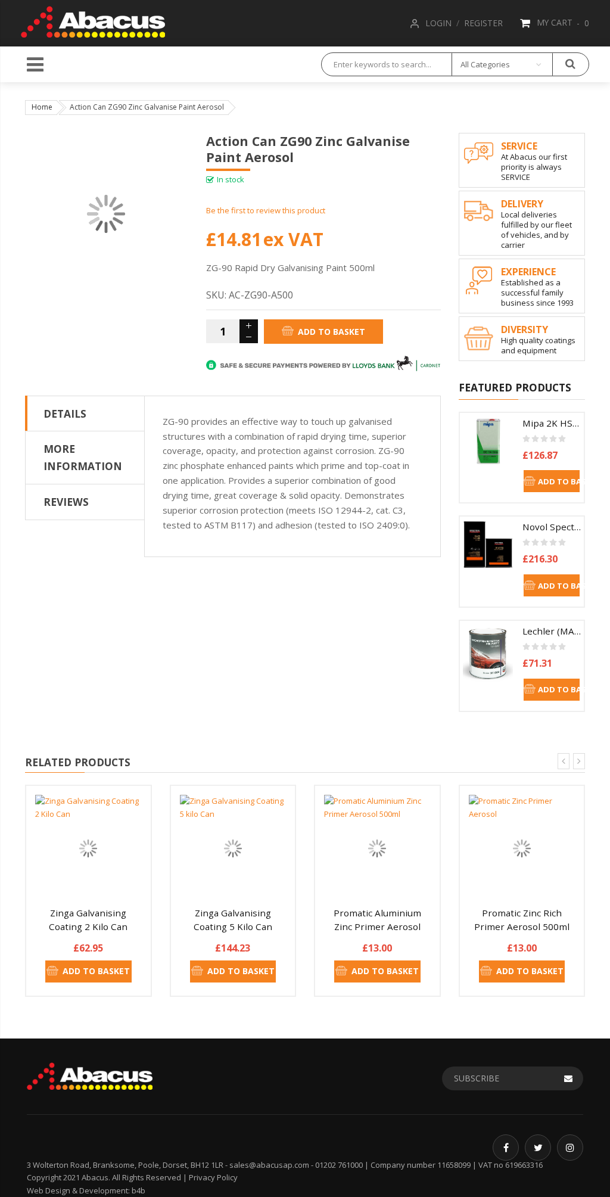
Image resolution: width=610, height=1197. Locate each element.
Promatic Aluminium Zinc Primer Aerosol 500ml (377, 926)
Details (64, 413)
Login (438, 23)
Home (42, 107)
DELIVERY (522, 203)
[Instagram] (570, 1147)
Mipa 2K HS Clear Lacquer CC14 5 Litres (551, 423)
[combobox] (387, 64)
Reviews (66, 502)
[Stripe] (323, 362)
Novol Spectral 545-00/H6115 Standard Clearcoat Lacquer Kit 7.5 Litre (551, 527)
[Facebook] (506, 1147)
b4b (138, 1190)
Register (483, 23)
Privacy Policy (213, 1177)
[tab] (85, 413)
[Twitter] (538, 1147)
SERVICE (519, 146)
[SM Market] (89, 1074)
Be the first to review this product (265, 210)
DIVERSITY (524, 329)
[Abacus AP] (93, 19)
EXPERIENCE (528, 271)
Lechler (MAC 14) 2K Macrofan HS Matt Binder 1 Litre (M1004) (551, 631)
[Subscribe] (568, 1078)
